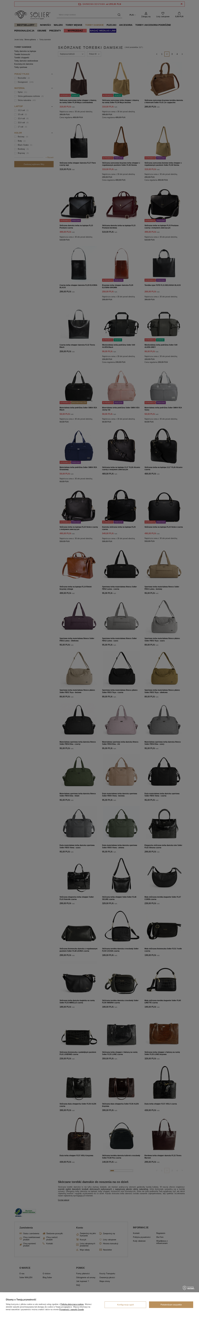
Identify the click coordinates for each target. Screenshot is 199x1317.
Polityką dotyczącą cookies (72, 1304)
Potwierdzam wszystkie (171, 1304)
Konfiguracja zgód (125, 1304)
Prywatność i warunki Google (71, 1309)
